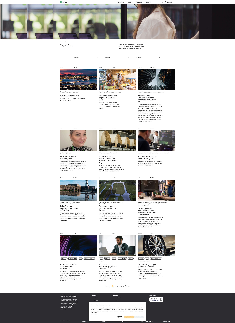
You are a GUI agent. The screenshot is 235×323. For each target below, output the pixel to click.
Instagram (119, 297)
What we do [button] (121, 2)
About (96, 297)
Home (61, 41)
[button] (163, 2)
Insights (130, 2)
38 (121, 286)
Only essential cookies (138, 317)
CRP (123, 321)
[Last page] (128, 286)
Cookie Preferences (166, 321)
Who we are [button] (138, 2)
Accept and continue (129, 317)
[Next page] (126, 286)
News (96, 300)
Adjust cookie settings (119, 317)
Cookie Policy (94, 314)
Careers (148, 2)
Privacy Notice (84, 321)
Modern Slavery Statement (147, 321)
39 (123, 286)
